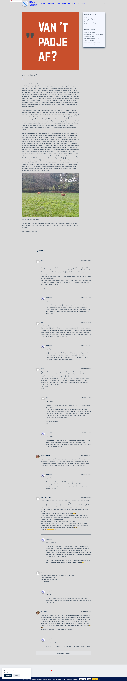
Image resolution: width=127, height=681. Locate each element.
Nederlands (14, 0)
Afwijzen (17, 675)
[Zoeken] (104, 3)
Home (43, 4)
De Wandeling (88, 18)
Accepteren (8, 675)
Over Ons (51, 4)
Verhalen (66, 4)
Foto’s (74, 4)
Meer (83, 4)
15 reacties (53, 79)
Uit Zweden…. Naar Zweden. (91, 24)
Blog (58, 4)
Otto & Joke (44, 611)
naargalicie (87, 34)
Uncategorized (45, 79)
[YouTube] (51, 670)
